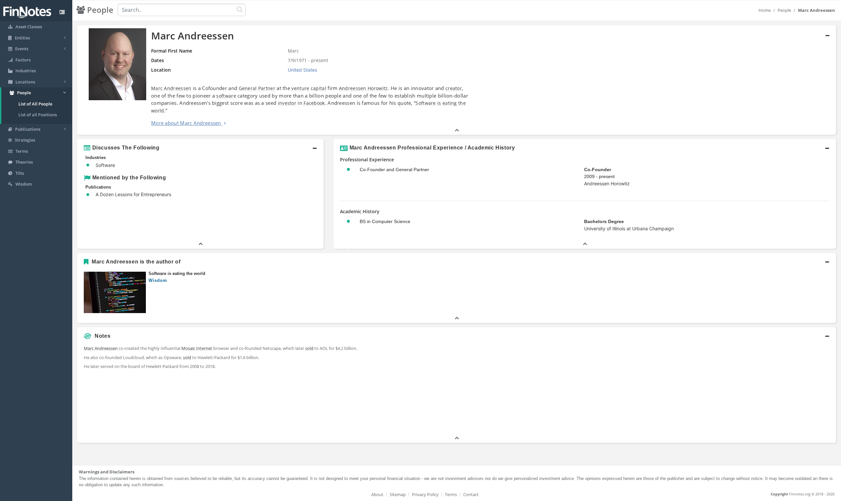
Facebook (314, 103)
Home (765, 10)
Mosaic (188, 348)
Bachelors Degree (604, 221)
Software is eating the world (176, 273)
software (226, 96)
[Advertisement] (740, 389)
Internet (204, 348)
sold (309, 348)
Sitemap (398, 494)
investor (287, 103)
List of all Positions (37, 115)
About (377, 494)
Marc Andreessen (171, 88)
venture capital (308, 88)
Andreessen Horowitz (363, 88)
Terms (451, 494)
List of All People (35, 104)
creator (453, 88)
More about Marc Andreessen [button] (186, 123)
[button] (456, 80)
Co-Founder (597, 169)
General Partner (257, 88)
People (784, 10)
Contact (471, 494)
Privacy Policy (425, 494)
